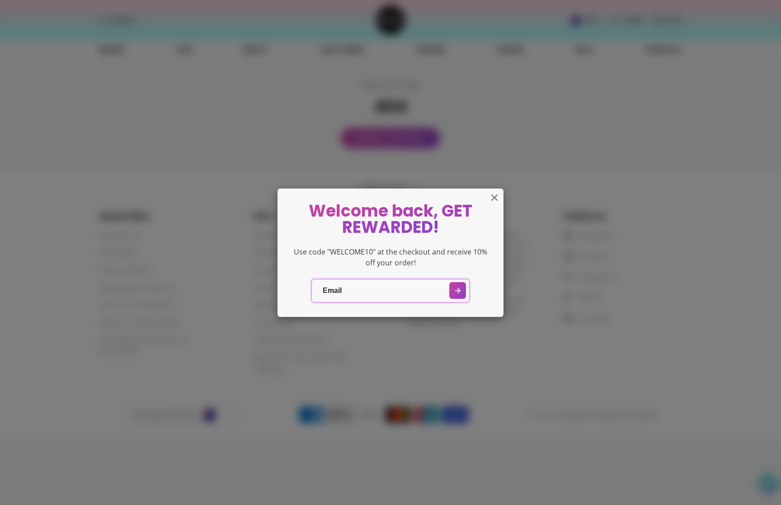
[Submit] (457, 290)
